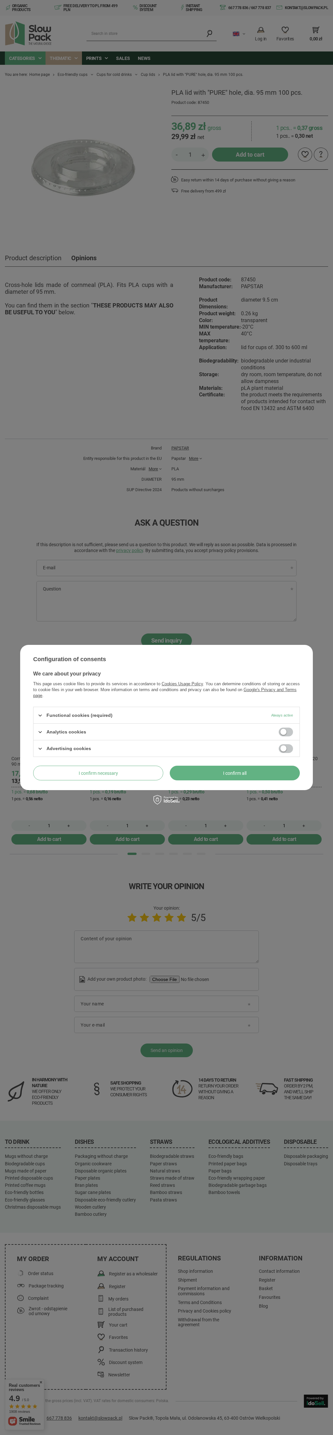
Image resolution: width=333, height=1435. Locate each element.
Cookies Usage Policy (182, 683)
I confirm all (234, 772)
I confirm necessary (98, 772)
